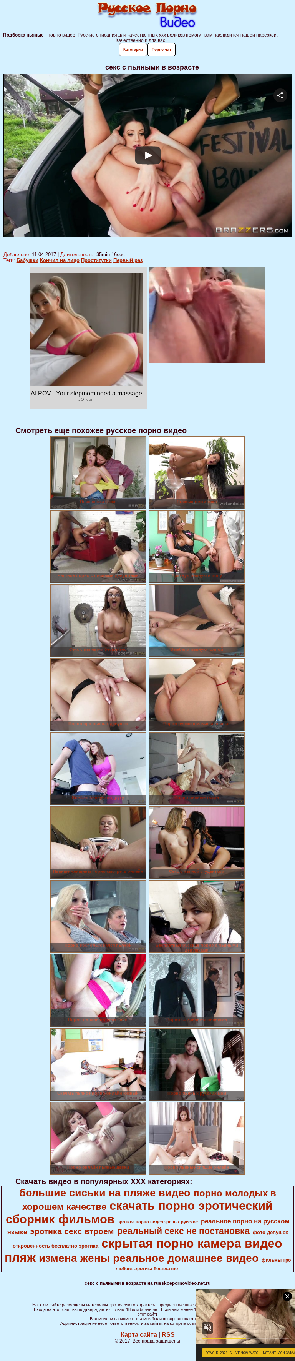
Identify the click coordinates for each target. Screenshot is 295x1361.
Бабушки (27, 260)
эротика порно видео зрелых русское (158, 1221)
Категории (133, 49)
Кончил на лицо (60, 260)
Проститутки (96, 260)
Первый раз (128, 260)
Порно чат (161, 49)
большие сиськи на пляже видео (105, 1193)
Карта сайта (139, 1334)
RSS (168, 1334)
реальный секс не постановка (183, 1231)
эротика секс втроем (72, 1231)
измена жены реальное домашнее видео (149, 1258)
